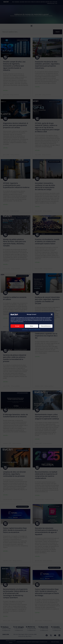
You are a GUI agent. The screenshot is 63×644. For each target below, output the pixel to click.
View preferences (46, 326)
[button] (51, 314)
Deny (31, 326)
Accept (17, 326)
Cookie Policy (25, 329)
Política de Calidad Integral (34, 329)
